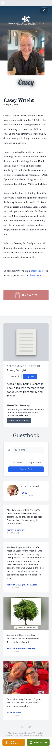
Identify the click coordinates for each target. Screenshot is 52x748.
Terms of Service (34, 735)
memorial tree (38, 270)
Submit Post (26, 469)
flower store (36, 275)
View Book (14, 376)
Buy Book (30, 376)
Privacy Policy (17, 735)
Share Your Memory (18, 420)
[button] (26, 613)
